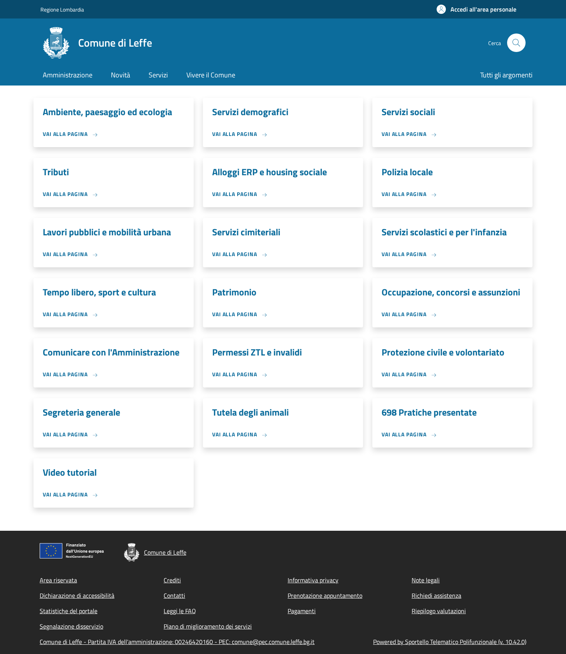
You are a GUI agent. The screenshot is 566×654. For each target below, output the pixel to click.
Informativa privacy (313, 580)
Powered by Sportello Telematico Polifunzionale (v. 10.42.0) (449, 641)
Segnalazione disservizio (71, 626)
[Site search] (516, 43)
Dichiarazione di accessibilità (77, 595)
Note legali (426, 580)
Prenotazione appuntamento (325, 595)
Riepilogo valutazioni (439, 610)
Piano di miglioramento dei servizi (208, 626)
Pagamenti (302, 610)
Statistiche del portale (68, 610)
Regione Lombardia (62, 9)
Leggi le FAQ (180, 610)
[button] (476, 9)
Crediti (172, 580)
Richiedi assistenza (436, 595)
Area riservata (58, 580)
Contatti (174, 595)
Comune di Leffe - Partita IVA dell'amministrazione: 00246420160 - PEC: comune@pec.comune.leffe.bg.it (177, 641)
